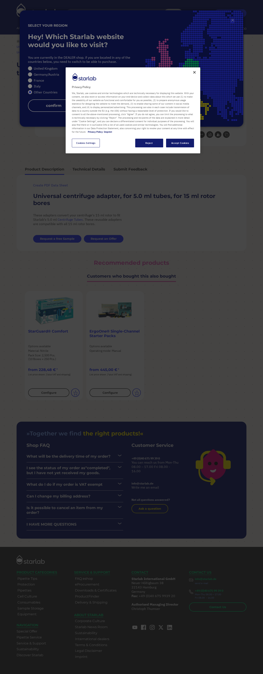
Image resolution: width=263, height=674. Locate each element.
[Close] (194, 72)
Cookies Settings (85, 142)
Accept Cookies (180, 142)
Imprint (108, 131)
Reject (149, 142)
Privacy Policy (95, 131)
